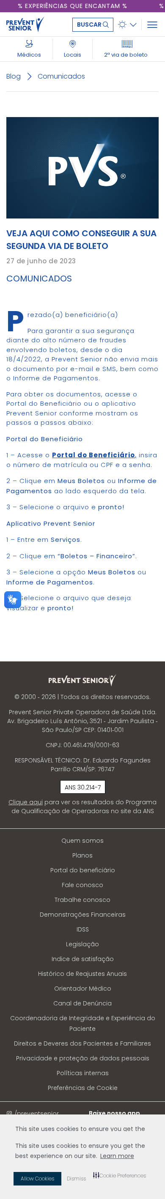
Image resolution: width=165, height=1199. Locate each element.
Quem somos (82, 840)
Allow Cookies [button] (37, 1178)
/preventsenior (36, 1113)
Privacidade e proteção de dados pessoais (82, 1058)
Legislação (82, 944)
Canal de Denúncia (82, 1003)
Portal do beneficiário (82, 870)
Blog (13, 76)
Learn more (117, 1156)
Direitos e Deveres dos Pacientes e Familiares (82, 1043)
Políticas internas (83, 1073)
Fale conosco (82, 885)
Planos (82, 855)
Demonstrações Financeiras (83, 914)
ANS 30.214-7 (83, 787)
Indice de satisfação (83, 959)
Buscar (90, 24)
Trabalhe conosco (82, 900)
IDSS (83, 929)
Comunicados (61, 76)
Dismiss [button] (76, 1178)
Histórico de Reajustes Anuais (82, 974)
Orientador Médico (82, 988)
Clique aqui (25, 802)
